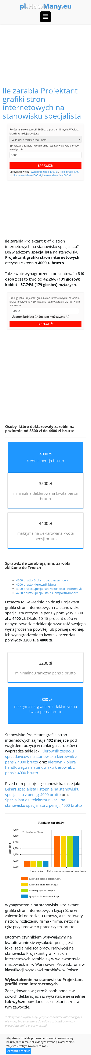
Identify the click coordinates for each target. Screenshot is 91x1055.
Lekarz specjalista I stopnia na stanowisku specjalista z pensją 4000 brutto (42, 791)
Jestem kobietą (23, 316)
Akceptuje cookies (18, 1051)
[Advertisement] (45, 50)
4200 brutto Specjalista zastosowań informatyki (49, 589)
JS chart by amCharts (32, 832)
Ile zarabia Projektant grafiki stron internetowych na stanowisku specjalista (42, 103)
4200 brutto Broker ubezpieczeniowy (42, 580)
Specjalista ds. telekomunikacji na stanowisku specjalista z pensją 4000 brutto (43, 802)
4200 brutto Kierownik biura (36, 584)
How (46, 6)
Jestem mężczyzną (52, 316)
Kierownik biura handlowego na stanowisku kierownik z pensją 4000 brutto (40, 767)
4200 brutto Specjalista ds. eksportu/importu (48, 593)
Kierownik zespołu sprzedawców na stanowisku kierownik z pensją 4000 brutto (41, 756)
